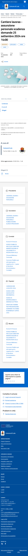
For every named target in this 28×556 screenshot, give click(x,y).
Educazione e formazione (7, 457)
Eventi (2, 492)
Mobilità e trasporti (6, 466)
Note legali (3, 533)
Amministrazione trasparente (8, 529)
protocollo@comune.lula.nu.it (11, 512)
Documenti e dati (5, 448)
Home (2, 14)
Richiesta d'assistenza (6, 526)
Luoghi (2, 490)
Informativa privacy (6, 531)
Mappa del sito (23, 550)
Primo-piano (19, 14)
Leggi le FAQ (4, 519)
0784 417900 (9, 509)
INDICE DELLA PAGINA (6, 99)
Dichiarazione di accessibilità (8, 536)
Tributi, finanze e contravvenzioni (9, 468)
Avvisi (2, 479)
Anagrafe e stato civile (6, 461)
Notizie (12, 14)
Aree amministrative (6, 444)
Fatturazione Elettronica (7, 550)
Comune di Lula (7, 148)
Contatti (9, 552)
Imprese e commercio (6, 464)
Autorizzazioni (4, 459)
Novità (7, 14)
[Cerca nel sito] (24, 6)
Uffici (2, 446)
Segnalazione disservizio (7, 524)
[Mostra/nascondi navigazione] (3, 6)
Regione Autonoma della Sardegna (9, 2)
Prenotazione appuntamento (8, 521)
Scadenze (3, 481)
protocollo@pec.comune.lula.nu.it (9, 516)
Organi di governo (5, 441)
